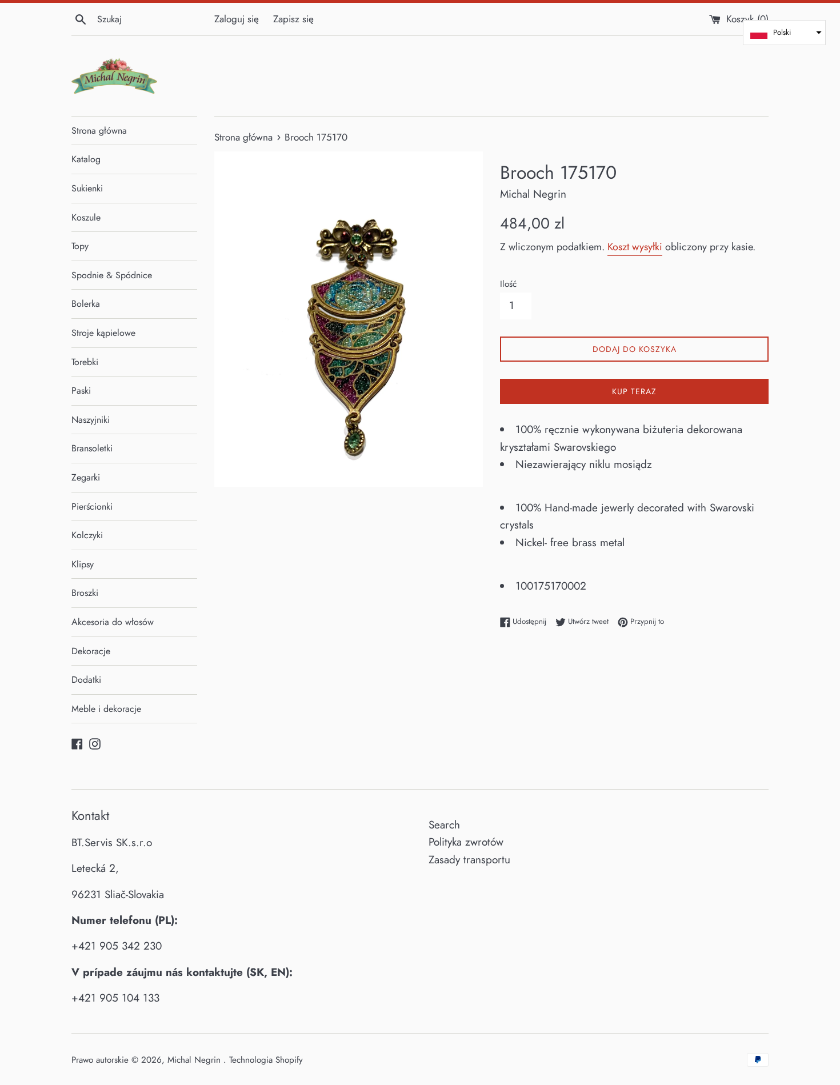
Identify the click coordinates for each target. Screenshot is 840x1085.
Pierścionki (92, 506)
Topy (80, 246)
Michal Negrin (195, 1060)
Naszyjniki (90, 419)
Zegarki (85, 477)
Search (444, 824)
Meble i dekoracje (106, 708)
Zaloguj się (236, 19)
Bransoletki (92, 448)
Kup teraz (634, 391)
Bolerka (85, 303)
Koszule (86, 217)
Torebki (84, 362)
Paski (81, 390)
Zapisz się (293, 19)
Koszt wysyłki (634, 246)
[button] (784, 32)
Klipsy (82, 564)
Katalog (86, 159)
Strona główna (99, 130)
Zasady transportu (469, 859)
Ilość (508, 284)
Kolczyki (87, 535)
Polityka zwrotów (466, 842)
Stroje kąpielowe (103, 332)
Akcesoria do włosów (112, 621)
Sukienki (87, 188)
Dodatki (86, 679)
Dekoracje (90, 651)
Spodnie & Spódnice (111, 275)
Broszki (84, 592)
